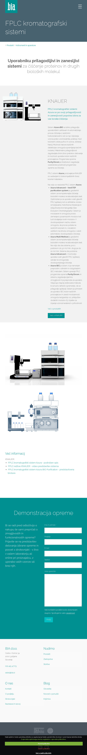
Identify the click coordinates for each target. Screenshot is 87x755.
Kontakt (8, 689)
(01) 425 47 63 (11, 666)
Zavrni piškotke (44, 749)
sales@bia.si (10, 673)
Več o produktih (54, 309)
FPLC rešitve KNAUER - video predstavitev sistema (33, 466)
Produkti (10, 45)
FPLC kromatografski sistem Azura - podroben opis (33, 462)
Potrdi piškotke (44, 744)
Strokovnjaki (10, 699)
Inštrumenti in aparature (26, 45)
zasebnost (70, 613)
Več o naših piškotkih (43, 753)
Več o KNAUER (56, 315)
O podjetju (9, 694)
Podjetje (47, 537)
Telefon (47, 560)
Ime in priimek (50, 525)
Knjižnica (47, 699)
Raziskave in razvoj (12, 704)
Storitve (47, 664)
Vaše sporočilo (50, 571)
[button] (80, 6)
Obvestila (47, 689)
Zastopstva (48, 659)
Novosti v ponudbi (51, 694)
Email (47, 548)
